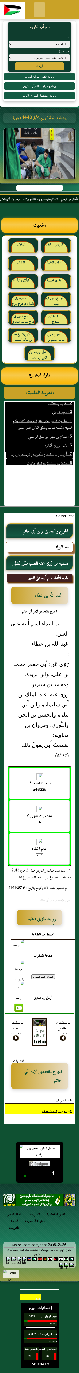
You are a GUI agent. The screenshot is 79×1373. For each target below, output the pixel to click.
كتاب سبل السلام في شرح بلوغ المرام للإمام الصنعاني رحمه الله (23, 302)
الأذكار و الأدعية (21, 280)
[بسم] (39, 1201)
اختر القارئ (64, 51)
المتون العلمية (54, 280)
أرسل (39, 66)
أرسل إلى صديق (43, 997)
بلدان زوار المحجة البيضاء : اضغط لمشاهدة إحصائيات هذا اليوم (39, 1251)
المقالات (21, 244)
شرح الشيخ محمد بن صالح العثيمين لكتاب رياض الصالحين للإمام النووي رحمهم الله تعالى (22, 338)
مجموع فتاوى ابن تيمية (54, 301)
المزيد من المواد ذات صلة (57, 1111)
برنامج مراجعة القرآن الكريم (39, 86)
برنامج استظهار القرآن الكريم (39, 95)
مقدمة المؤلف (64, 1100)
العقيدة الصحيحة (35, 1221)
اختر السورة (64, 37)
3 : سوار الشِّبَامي (62, 405)
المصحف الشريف (14, 1224)
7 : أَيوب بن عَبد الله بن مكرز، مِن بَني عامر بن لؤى (41, 447)
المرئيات (21, 262)
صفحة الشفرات (43, 955)
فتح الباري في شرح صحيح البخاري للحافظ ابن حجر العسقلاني (23, 320)
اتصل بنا (35, 1214)
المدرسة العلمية (56, 1214)
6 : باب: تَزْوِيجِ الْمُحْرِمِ (58, 438)
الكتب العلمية (54, 262)
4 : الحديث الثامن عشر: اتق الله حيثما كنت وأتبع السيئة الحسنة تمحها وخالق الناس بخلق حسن (42, 417)
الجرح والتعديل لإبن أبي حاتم (38, 354)
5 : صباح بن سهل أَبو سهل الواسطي (50, 429)
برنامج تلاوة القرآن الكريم (40, 76)
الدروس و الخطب (54, 244)
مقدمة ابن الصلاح (54, 319)
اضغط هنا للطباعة (43, 934)
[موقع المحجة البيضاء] (40, 155)
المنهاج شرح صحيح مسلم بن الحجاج (56, 338)
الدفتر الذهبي (14, 1214)
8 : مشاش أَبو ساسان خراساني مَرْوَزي (49, 456)
